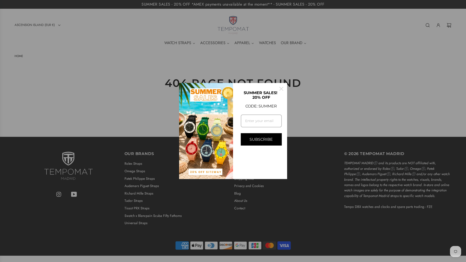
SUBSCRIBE (261, 139)
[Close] (281, 89)
